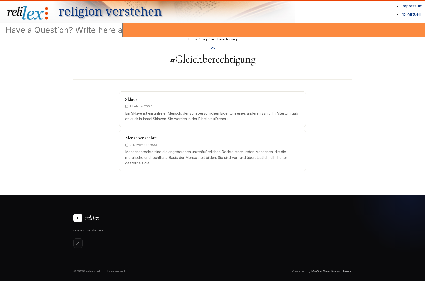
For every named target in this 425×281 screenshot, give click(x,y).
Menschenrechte (141, 138)
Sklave (131, 99)
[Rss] (78, 243)
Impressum (411, 5)
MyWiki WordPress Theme (331, 271)
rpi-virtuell (411, 14)
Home (192, 39)
